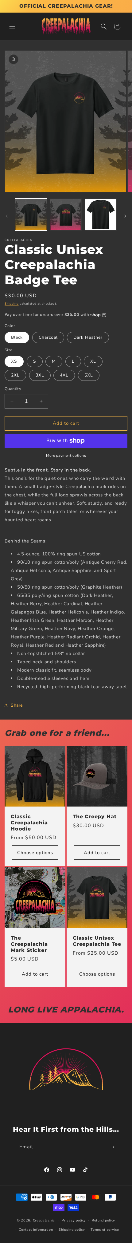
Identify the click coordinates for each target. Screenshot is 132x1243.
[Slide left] (7, 216)
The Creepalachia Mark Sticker (29, 944)
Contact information (36, 1229)
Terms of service (105, 1229)
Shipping (12, 304)
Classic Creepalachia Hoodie (29, 823)
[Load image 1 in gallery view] (31, 215)
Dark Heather (88, 337)
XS (14, 361)
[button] (12, 26)
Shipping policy (72, 1229)
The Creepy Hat (94, 816)
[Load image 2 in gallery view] (66, 215)
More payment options (66, 455)
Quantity (13, 389)
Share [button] (17, 705)
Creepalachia (44, 1220)
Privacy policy (74, 1220)
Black (17, 337)
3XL (40, 375)
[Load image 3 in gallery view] (101, 215)
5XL (88, 375)
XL (93, 361)
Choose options (35, 853)
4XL (64, 375)
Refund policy (103, 1220)
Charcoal (48, 337)
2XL (15, 375)
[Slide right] (125, 216)
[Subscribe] (112, 1147)
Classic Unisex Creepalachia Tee (97, 941)
